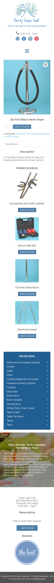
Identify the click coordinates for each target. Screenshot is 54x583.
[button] (45, 64)
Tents (9, 424)
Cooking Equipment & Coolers (22, 379)
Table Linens (13, 412)
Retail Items (12, 395)
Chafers (10, 366)
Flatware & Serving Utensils (20, 383)
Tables (10, 420)
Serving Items (13, 404)
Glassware (12, 391)
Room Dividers (14, 399)
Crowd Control (11, 136)
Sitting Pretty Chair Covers (20, 408)
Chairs (9, 370)
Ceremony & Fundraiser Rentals (33, 133)
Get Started (27, 528)
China (9, 375)
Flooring (10, 387)
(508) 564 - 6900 (28, 33)
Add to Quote (22, 126)
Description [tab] (11, 144)
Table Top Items (15, 416)
